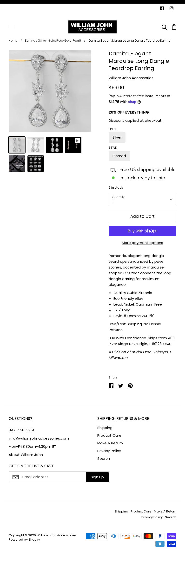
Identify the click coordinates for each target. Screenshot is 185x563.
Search (103, 458)
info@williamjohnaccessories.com (39, 438)
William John (32, 454)
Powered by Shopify (24, 539)
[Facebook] (162, 8)
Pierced (119, 155)
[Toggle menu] (11, 27)
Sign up (97, 477)
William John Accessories (131, 77)
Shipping (104, 427)
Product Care (109, 435)
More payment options (142, 242)
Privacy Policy (109, 450)
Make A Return (110, 443)
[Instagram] (171, 8)
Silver (117, 137)
